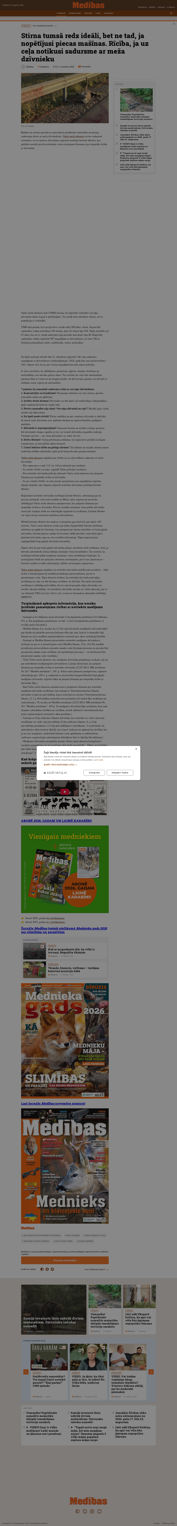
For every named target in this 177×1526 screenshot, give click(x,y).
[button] (88, 764)
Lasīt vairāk (98, 759)
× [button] (136, 749)
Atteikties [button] (94, 772)
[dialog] (88, 763)
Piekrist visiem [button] (120, 772)
